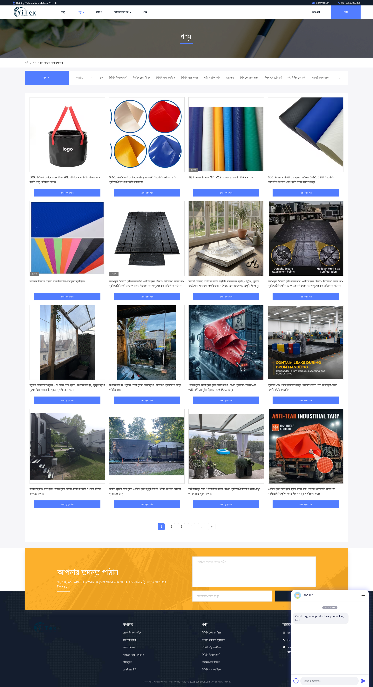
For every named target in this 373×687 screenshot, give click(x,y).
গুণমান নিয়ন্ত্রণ (129, 647)
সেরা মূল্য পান (67, 192)
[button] (91, 77)
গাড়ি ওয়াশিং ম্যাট (210, 77)
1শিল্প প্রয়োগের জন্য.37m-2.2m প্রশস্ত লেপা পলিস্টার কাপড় (220, 177)
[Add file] (296, 680)
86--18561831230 (351, 3)
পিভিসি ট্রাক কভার (187, 77)
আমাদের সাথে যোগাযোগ (133, 654)
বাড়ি (63, 12)
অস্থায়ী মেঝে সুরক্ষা (318, 77)
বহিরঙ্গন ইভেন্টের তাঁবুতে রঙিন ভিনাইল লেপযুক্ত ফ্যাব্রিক (57, 281)
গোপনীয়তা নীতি (130, 669)
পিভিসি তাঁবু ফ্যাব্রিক (211, 647)
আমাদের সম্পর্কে (121, 12)
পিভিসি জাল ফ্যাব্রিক (163, 77)
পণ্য (80, 12)
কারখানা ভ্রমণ (129, 639)
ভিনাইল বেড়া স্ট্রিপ (139, 77)
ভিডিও (99, 12)
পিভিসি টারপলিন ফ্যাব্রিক (213, 639)
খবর (145, 12)
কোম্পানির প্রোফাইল (132, 632)
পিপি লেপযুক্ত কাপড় (247, 77)
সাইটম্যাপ (127, 662)
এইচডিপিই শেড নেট (294, 77)
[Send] (363, 680)
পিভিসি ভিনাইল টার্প (115, 77)
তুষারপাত (228, 77)
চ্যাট (346, 12)
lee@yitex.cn (323, 3)
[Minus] (363, 595)
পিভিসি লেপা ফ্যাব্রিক (211, 632)
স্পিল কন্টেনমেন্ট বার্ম (270, 77)
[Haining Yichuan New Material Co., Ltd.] (24, 12)
